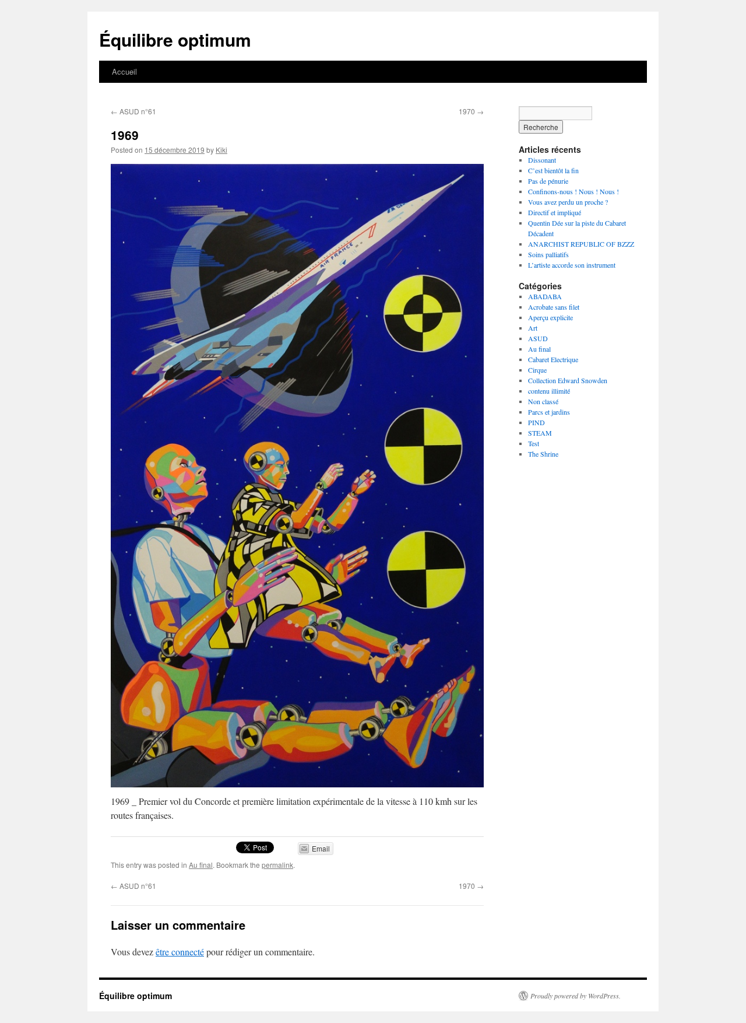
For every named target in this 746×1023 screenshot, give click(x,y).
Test (533, 443)
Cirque (537, 369)
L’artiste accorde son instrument (571, 264)
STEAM (540, 432)
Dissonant (542, 159)
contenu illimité (549, 390)
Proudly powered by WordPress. (575, 995)
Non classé (543, 401)
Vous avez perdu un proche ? (568, 201)
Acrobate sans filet (553, 306)
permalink (277, 865)
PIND (536, 422)
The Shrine (543, 453)
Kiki (221, 150)
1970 (471, 111)
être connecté (180, 951)
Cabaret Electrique (553, 359)
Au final (201, 865)
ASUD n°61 (133, 111)
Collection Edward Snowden (567, 380)
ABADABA (545, 296)
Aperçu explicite (550, 317)
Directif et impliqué (554, 212)
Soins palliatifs (548, 254)
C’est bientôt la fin (553, 170)
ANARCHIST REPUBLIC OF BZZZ (581, 243)
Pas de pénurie (548, 180)
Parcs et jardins (549, 411)
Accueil (124, 71)
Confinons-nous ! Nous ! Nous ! (573, 191)
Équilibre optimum (175, 39)
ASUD (538, 338)
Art (532, 327)
